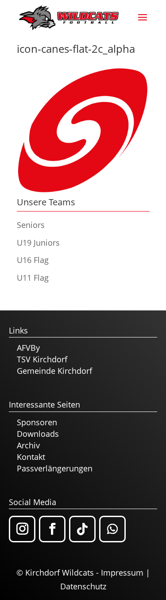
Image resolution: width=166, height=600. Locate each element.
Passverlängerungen (55, 468)
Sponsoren (37, 422)
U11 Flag (33, 277)
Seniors (31, 225)
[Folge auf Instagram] (22, 529)
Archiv (28, 445)
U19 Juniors (38, 242)
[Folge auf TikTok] (82, 529)
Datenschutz (83, 586)
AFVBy (28, 347)
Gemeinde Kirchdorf (54, 370)
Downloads (38, 433)
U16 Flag (33, 260)
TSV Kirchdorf (42, 359)
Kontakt (31, 456)
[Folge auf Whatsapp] (112, 529)
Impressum (122, 572)
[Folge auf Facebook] (52, 529)
